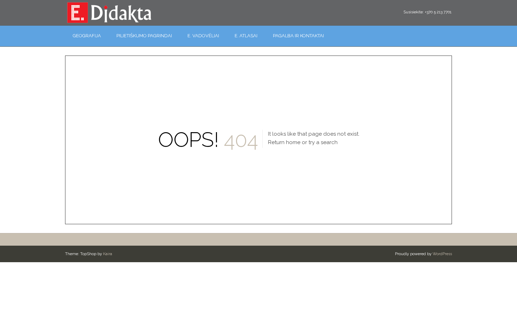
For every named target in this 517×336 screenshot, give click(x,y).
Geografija (87, 35)
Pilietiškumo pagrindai (144, 35)
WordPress (442, 254)
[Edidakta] (109, 12)
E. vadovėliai (203, 35)
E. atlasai (246, 35)
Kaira (107, 254)
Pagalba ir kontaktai (298, 35)
